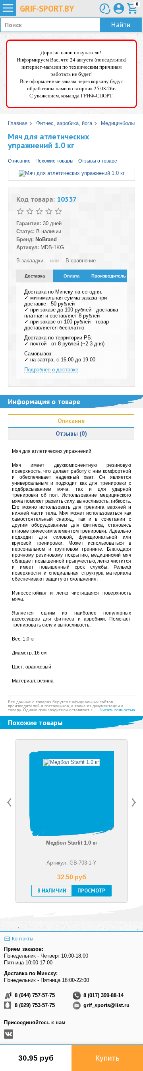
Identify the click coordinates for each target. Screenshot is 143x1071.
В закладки (29, 261)
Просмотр (91, 890)
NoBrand (46, 239)
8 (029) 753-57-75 (35, 1005)
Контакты (22, 939)
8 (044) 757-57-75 (35, 995)
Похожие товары (54, 161)
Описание (19, 161)
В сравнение (81, 261)
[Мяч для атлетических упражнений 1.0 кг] (72, 173)
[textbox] (71, 25)
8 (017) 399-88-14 (103, 995)
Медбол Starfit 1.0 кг (71, 843)
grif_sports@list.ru (106, 1005)
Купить (107, 1058)
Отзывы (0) (71, 433)
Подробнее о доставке (51, 370)
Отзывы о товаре (97, 161)
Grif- (47, 8)
